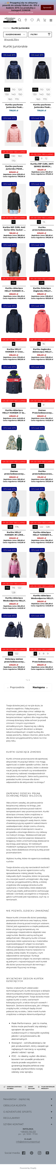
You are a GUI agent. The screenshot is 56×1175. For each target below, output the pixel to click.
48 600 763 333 (28, 1131)
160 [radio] (10, 99)
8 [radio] (41, 158)
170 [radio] (17, 99)
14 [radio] (37, 158)
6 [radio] (39, 404)
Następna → (40, 687)
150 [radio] (20, 94)
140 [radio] (13, 94)
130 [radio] (7, 94)
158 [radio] (13, 282)
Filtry (34, 34)
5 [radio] (39, 653)
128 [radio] (41, 282)
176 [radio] (17, 526)
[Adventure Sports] (9, 19)
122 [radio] (41, 526)
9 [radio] (43, 404)
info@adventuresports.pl (28, 1141)
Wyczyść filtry (11, 39)
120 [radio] (20, 89)
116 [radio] (13, 587)
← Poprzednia (15, 687)
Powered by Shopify (28, 1168)
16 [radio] (43, 343)
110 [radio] (13, 89)
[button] (15, 34)
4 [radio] (35, 653)
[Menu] (51, 20)
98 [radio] (13, 465)
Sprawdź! (47, 7)
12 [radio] (46, 158)
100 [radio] (7, 89)
